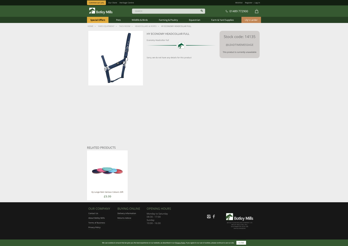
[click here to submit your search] (201, 10)
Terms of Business (96, 222)
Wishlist (239, 2)
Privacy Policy (94, 227)
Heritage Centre (126, 2)
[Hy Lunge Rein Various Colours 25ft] (107, 170)
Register (248, 2)
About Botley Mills (96, 218)
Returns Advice (124, 218)
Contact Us (93, 213)
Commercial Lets (96, 2)
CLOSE (241, 243)
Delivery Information (126, 213)
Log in (257, 2)
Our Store (112, 2)
